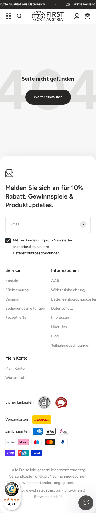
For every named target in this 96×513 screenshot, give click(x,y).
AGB (55, 281)
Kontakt (11, 281)
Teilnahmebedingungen (70, 345)
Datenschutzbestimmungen (36, 253)
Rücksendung (17, 290)
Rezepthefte (15, 317)
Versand (12, 299)
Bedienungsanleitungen (25, 308)
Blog (55, 336)
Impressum (60, 317)
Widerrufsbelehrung (68, 290)
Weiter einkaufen (48, 97)
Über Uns (59, 327)
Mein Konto (15, 368)
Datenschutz (62, 308)
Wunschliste (15, 377)
